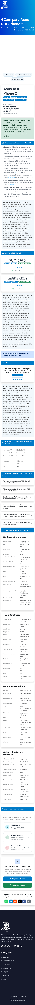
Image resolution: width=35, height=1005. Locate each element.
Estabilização (7, 775)
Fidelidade (6, 644)
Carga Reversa (7, 698)
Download (18, 267)
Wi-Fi (4, 706)
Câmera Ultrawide (8, 764)
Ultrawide (6, 467)
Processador (7, 541)
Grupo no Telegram (18, 879)
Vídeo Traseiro (7, 794)
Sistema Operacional (9, 591)
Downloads (9, 74)
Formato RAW (8, 456)
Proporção (6, 632)
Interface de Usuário (9, 598)
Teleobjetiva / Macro (9, 769)
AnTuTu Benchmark (9, 557)
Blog (4, 979)
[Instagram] (8, 946)
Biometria (6, 742)
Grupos (5, 972)
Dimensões (6, 668)
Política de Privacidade (17, 1000)
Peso (4, 673)
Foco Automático (8, 780)
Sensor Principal (8, 762)
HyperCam (6, 975)
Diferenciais (7, 600)
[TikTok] (12, 946)
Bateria (5, 690)
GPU (4, 544)
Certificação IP (7, 663)
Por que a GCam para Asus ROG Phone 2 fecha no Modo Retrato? (16, 482)
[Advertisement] (17, 53)
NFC (4, 718)
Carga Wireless (7, 703)
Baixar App (18, 379)
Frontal (5, 464)
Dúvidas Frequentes (25, 74)
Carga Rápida (7, 693)
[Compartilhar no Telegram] (11, 901)
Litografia (6, 554)
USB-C (5, 720)
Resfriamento (7, 584)
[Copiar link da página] (29, 901)
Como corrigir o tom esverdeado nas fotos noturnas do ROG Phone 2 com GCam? (15, 506)
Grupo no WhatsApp (18, 885)
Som (4, 732)
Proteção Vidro (7, 659)
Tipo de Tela (7, 619)
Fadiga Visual (7, 639)
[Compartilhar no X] (20, 901)
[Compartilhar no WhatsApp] (6, 901)
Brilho (5, 634)
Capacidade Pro (8, 789)
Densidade (6, 629)
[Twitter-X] (15, 946)
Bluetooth (6, 713)
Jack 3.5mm (7, 737)
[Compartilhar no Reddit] (15, 901)
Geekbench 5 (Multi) (9, 566)
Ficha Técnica (18, 79)
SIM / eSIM (6, 727)
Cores (5, 676)
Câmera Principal (8, 759)
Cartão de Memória (9, 581)
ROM (4, 576)
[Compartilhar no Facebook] (24, 901)
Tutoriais (6, 957)
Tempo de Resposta (9, 654)
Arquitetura (6, 549)
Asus (21, 30)
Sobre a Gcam (7, 968)
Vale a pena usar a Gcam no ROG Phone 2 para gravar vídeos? (16, 523)
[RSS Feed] (21, 946)
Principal (6, 461)
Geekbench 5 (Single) (9, 562)
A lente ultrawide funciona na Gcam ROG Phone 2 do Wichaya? (16, 490)
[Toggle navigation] (31, 5)
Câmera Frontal (8, 772)
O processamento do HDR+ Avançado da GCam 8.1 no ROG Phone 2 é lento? (16, 515)
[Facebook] (2, 946)
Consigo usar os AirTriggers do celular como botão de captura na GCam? (15, 498)
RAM (4, 571)
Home (16, 30)
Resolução (6, 624)
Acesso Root (7, 453)
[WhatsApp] (5, 946)
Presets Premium (8, 961)
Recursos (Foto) (8, 784)
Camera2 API (7, 450)
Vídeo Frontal (7, 799)
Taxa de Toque (7, 649)
